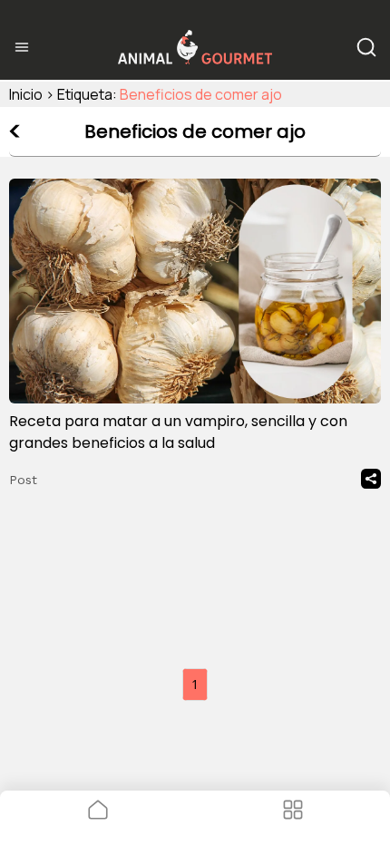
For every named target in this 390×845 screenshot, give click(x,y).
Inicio (26, 94)
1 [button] (195, 684)
